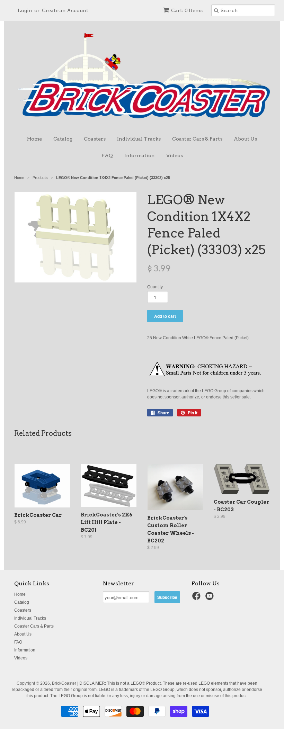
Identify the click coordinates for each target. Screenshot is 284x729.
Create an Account (65, 10)
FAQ (107, 155)
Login (25, 10)
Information (139, 155)
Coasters (95, 139)
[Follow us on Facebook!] (197, 598)
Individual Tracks (139, 139)
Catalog (62, 139)
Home (34, 139)
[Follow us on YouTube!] (210, 598)
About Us (245, 139)
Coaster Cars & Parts (197, 139)
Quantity (155, 287)
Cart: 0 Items (187, 10)
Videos (174, 155)
